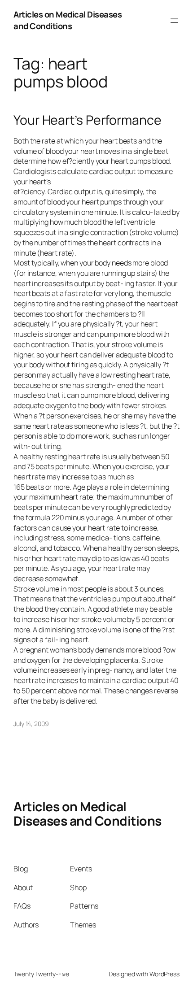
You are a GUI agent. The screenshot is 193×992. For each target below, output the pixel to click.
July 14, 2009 (31, 723)
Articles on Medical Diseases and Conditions (67, 20)
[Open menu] (174, 20)
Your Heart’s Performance (87, 120)
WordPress (164, 974)
